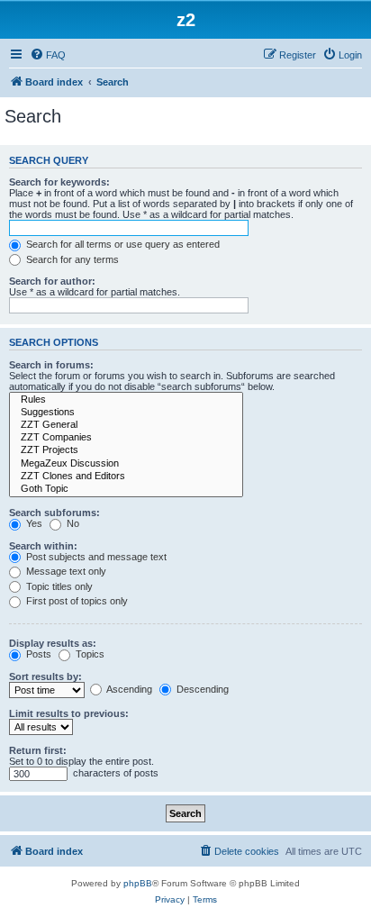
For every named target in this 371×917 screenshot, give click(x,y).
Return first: (38, 750)
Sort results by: (45, 676)
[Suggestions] (126, 412)
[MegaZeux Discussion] (126, 464)
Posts (37, 654)
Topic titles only (58, 586)
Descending (201, 689)
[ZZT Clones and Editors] (126, 476)
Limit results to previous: (69, 713)
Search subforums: (54, 512)
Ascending (128, 689)
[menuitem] (48, 55)
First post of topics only (75, 600)
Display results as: (52, 643)
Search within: (43, 545)
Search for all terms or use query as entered (121, 244)
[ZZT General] (126, 425)
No (71, 523)
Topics (88, 654)
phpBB (137, 883)
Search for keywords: (59, 182)
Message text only (64, 571)
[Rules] (126, 400)
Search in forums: (51, 364)
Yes (32, 523)
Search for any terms (71, 259)
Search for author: (52, 281)
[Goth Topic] (126, 489)
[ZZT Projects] (126, 450)
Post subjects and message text (95, 556)
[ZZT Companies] (126, 437)
